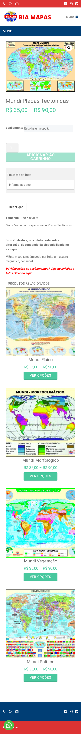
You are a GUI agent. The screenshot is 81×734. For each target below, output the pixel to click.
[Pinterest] (76, 4)
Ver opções (40, 375)
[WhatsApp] (10, 3)
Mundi (8, 31)
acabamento (15, 128)
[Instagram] (71, 4)
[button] (69, 47)
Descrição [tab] (16, 207)
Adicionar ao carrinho (40, 157)
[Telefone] (4, 3)
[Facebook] (65, 4)
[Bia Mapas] (29, 14)
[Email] (16, 3)
